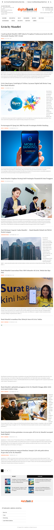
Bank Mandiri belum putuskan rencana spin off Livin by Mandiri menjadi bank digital (27, 433)
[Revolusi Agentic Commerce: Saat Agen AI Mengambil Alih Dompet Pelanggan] (7, 489)
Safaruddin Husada (5, 234)
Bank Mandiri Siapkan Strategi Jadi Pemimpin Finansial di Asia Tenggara (27, 179)
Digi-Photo (27, 20)
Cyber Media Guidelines (8, 520)
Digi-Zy (19, 18)
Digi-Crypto (20, 20)
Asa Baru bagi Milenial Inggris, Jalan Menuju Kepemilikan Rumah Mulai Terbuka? (43, 481)
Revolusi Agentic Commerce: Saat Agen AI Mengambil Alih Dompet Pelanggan (19, 489)
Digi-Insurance (5, 20)
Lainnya (34, 20)
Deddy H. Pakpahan (4, 128)
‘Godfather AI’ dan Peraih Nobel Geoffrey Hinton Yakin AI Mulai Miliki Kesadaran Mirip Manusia (20, 481)
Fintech (13, 20)
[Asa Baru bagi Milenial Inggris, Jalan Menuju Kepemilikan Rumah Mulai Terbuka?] (31, 481)
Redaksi (2, 38)
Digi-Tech (34, 18)
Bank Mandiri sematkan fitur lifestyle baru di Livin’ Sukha (21, 319)
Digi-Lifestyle (12, 18)
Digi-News (4, 18)
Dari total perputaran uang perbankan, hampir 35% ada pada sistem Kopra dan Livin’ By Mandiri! (25, 452)
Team (4, 515)
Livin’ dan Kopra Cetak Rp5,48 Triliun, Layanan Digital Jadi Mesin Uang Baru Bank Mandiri (26, 84)
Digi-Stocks (41, 18)
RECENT (14, 476)
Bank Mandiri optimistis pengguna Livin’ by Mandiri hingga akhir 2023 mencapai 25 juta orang (26, 388)
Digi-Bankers (26, 18)
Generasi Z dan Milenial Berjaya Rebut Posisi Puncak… (30, 2)
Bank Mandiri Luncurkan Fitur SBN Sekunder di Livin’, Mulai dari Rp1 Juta (25, 272)
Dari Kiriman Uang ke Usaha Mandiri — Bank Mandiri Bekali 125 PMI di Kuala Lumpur (26, 231)
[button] (3, 1)
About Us (5, 512)
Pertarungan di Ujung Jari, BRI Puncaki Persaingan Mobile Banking (24, 126)
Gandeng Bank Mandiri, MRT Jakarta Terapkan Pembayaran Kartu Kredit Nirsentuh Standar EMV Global (26, 35)
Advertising (5, 517)
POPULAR (40, 476)
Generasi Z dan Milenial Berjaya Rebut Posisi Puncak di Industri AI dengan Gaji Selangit (42, 489)
